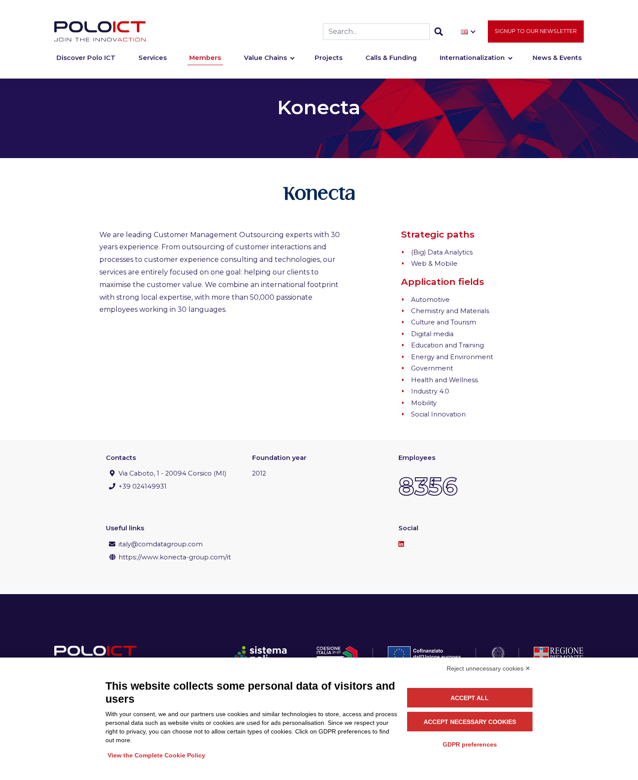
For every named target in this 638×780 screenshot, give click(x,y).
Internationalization (472, 58)
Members (205, 58)
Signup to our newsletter (536, 31)
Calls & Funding (391, 58)
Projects (328, 58)
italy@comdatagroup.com (160, 544)
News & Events (557, 58)
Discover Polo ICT (85, 58)
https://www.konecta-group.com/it (174, 557)
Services (152, 58)
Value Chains (265, 58)
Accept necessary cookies (470, 721)
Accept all (470, 697)
